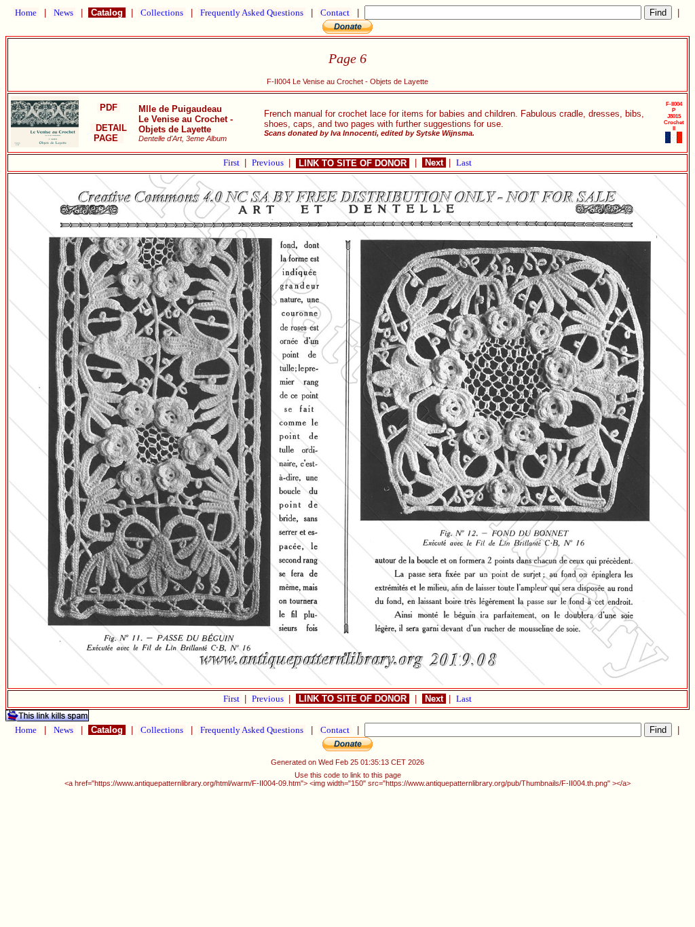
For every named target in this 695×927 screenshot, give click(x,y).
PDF (108, 107)
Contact (335, 12)
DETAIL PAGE (108, 133)
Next (434, 162)
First (232, 162)
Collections (161, 12)
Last (464, 162)
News (63, 12)
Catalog (107, 12)
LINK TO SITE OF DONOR (352, 163)
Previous (269, 162)
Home (26, 12)
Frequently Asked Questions (251, 12)
